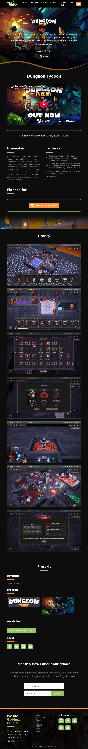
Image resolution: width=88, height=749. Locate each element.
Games (24, 2)
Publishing (54, 2)
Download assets (23, 630)
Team (72, 2)
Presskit (44, 2)
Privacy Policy (51, 746)
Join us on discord (46, 205)
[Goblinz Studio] (13, 4)
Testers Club (63, 4)
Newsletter (34, 2)
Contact (39, 731)
